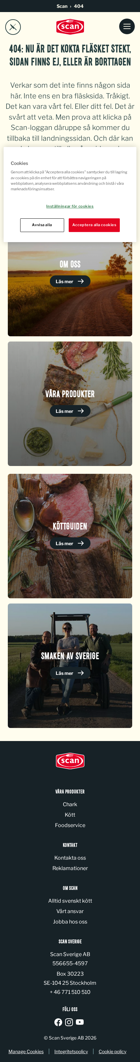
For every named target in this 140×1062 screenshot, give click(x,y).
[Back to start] (70, 27)
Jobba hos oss (70, 922)
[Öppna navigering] (127, 27)
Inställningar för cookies (69, 206)
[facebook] (59, 1022)
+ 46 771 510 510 (70, 992)
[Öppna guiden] (13, 27)
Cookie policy (112, 1051)
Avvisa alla (42, 225)
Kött (70, 815)
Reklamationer (70, 868)
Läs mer (65, 281)
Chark (70, 804)
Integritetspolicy (71, 1051)
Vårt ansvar (70, 911)
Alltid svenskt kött (70, 901)
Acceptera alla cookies (94, 225)
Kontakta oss (70, 858)
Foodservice (70, 825)
